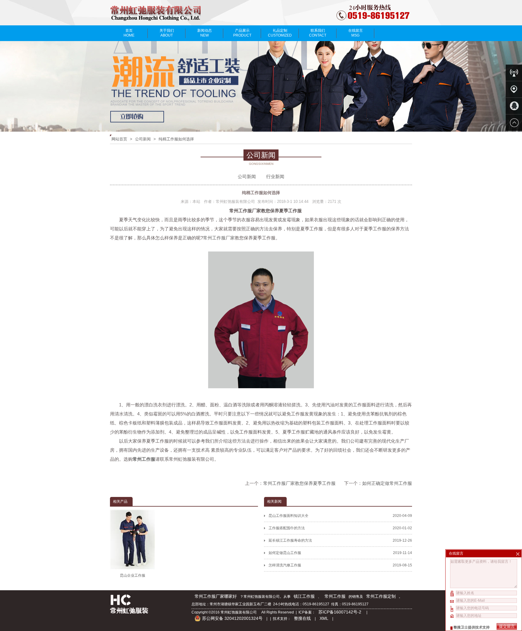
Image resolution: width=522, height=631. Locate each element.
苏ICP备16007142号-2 (340, 612)
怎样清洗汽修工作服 (340, 565)
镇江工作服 (304, 596)
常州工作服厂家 (219, 237)
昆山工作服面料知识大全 (340, 516)
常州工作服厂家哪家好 (216, 596)
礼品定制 (280, 32)
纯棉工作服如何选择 (176, 139)
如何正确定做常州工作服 (387, 483)
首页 (129, 32)
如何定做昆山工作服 (340, 553)
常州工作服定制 (381, 596)
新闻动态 (204, 32)
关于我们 (167, 32)
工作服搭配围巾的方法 (340, 528)
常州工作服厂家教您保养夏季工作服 (299, 483)
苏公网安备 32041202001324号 (232, 618)
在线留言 (355, 32)
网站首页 (119, 139)
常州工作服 (335, 596)
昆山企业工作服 (132, 575)
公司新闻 (143, 139)
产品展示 (242, 32)
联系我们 (317, 32)
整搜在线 (302, 618)
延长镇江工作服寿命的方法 (340, 540)
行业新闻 (275, 176)
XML (324, 618)
